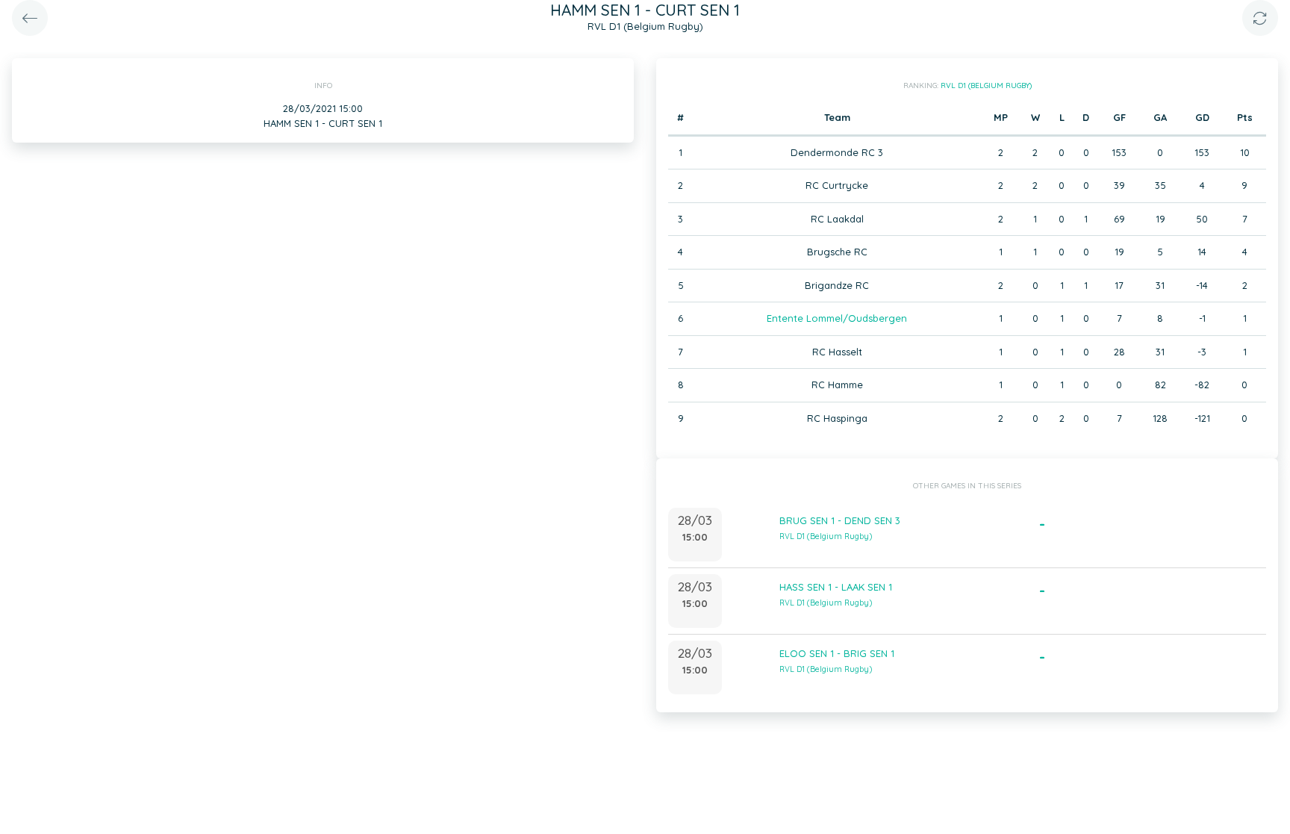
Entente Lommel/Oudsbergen (837, 318)
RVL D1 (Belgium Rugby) (986, 85)
